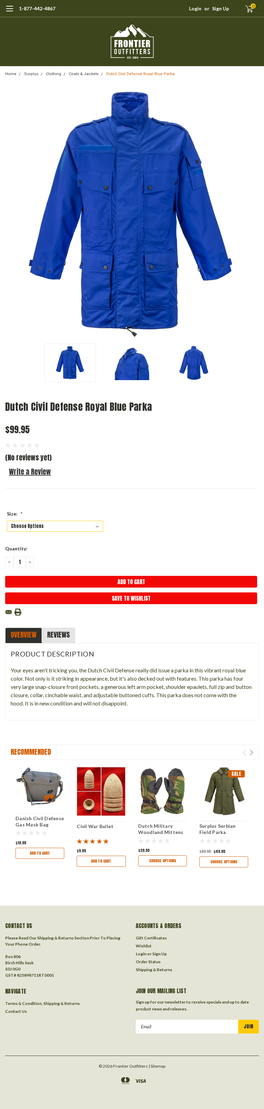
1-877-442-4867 (37, 8)
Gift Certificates (151, 937)
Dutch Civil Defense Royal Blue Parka (140, 74)
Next (252, 213)
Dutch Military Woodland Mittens (161, 829)
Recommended (31, 751)
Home (10, 74)
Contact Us (16, 1011)
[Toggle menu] (9, 12)
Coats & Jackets (84, 74)
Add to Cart (40, 853)
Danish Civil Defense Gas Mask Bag (39, 821)
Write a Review (30, 471)
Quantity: (16, 548)
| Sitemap (156, 1066)
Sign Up (220, 8)
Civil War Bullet (95, 826)
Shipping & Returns (154, 969)
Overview (23, 634)
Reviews (58, 634)
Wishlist (144, 945)
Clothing (53, 74)
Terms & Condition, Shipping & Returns (42, 1003)
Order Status (148, 961)
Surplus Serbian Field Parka (217, 829)
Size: (15, 514)
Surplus (31, 74)
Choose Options (162, 861)
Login (195, 8)
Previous (12, 213)
